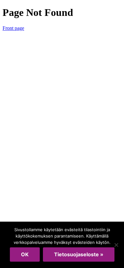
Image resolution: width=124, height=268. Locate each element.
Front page (13, 28)
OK (25, 254)
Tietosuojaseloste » (78, 254)
